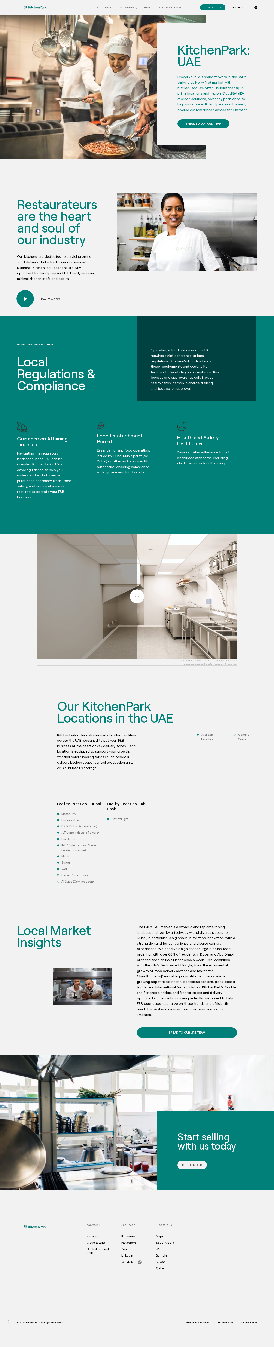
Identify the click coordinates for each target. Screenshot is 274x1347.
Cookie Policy (249, 1322)
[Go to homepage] (35, 6)
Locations (127, 7)
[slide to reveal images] (137, 596)
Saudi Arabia (165, 1242)
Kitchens (93, 1236)
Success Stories (170, 7)
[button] (236, 7)
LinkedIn (127, 1255)
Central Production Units (100, 1250)
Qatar (160, 1268)
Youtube (127, 1249)
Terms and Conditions (196, 1322)
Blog (147, 7)
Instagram (128, 1242)
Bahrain (161, 1255)
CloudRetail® (96, 1242)
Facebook (128, 1236)
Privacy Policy (225, 1322)
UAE (158, 1249)
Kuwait (160, 1262)
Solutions (104, 7)
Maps (160, 1236)
